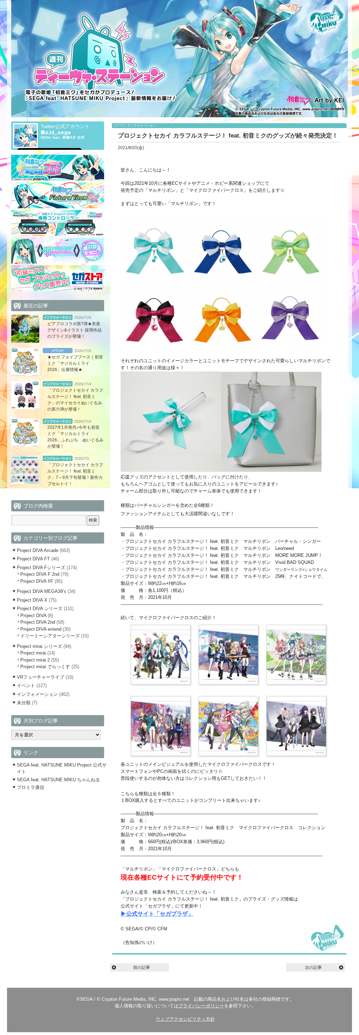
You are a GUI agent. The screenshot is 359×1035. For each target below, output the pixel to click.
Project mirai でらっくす (45, 666)
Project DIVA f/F (36, 581)
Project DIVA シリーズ (39, 608)
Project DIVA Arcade (37, 550)
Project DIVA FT (33, 558)
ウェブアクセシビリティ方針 (185, 1019)
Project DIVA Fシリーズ (41, 567)
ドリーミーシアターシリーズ (50, 635)
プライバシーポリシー (201, 1005)
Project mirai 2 (35, 660)
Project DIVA (33, 615)
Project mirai (33, 653)
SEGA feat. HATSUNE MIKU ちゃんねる (58, 779)
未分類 (24, 702)
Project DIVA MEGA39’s (41, 591)
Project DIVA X (32, 600)
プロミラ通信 (30, 787)
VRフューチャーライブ (40, 677)
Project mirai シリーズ (39, 646)
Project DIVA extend (40, 629)
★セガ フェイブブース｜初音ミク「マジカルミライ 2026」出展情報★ (75, 363)
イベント (58, 350)
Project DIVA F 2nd (39, 574)
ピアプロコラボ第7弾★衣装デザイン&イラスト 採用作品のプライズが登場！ (74, 330)
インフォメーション (141, 125)
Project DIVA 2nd (37, 622)
